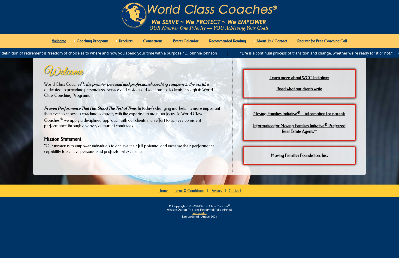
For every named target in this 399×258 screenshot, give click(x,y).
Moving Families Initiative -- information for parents (299, 113)
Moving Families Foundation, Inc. (299, 155)
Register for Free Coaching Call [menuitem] (322, 41)
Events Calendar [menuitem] (186, 41)
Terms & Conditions (189, 190)
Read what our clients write (299, 88)
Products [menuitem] (126, 41)
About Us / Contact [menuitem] (272, 41)
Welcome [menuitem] (59, 41)
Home (163, 190)
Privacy (217, 190)
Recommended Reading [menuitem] (227, 41)
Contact (235, 190)
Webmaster (200, 213)
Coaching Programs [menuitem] (92, 41)
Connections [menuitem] (152, 41)
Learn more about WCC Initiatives (299, 77)
